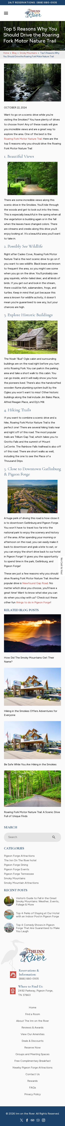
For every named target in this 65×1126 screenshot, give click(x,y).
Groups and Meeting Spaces (33, 1054)
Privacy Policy (32, 1094)
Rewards (32, 1080)
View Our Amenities (32, 1034)
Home (32, 1007)
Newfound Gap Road (35, 583)
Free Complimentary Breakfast (32, 1060)
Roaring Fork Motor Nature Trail (23, 138)
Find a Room (32, 1014)
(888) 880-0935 (46, 2)
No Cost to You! (61, 566)
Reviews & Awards (33, 1027)
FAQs (32, 1087)
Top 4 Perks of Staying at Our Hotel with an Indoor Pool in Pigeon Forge (37, 915)
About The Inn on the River (32, 1020)
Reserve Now (32, 1047)
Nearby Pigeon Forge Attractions (32, 1067)
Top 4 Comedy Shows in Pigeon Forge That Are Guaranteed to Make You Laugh (38, 928)
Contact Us (33, 1074)
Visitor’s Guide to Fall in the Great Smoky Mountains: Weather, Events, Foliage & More (37, 901)
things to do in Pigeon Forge (33, 602)
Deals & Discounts (33, 1040)
